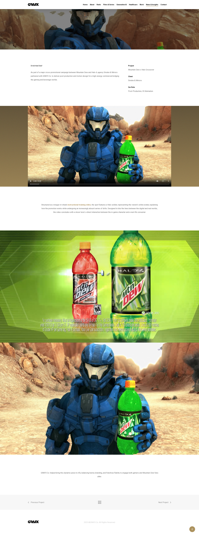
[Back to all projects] (99, 501)
